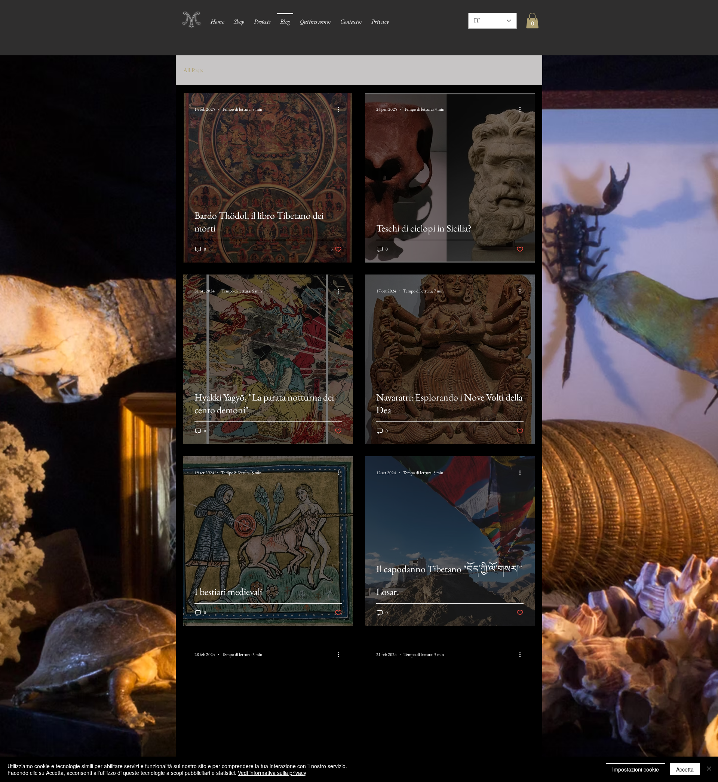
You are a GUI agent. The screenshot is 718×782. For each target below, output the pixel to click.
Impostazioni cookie (635, 769)
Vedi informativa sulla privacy (272, 772)
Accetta (685, 769)
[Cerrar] (709, 769)
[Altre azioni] (340, 109)
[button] (532, 20)
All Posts (193, 70)
